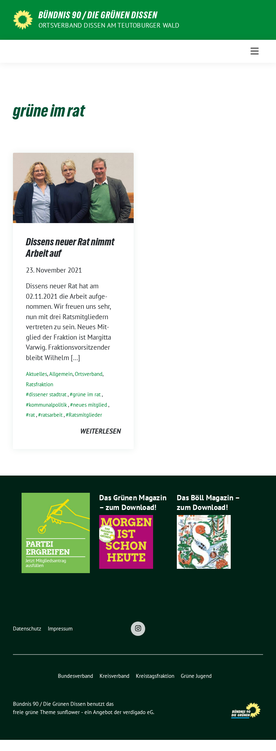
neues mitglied (90, 404)
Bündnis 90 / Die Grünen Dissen (97, 15)
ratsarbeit (52, 414)
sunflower (68, 712)
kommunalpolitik (48, 404)
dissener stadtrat (47, 394)
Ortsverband (88, 373)
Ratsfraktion (39, 384)
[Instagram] (138, 629)
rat (32, 414)
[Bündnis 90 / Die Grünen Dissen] (23, 19)
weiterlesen (100, 431)
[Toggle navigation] (254, 51)
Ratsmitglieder (85, 414)
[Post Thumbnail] (73, 187)
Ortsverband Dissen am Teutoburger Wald (109, 25)
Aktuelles (36, 373)
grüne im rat (87, 394)
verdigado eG (138, 712)
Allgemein (61, 373)
